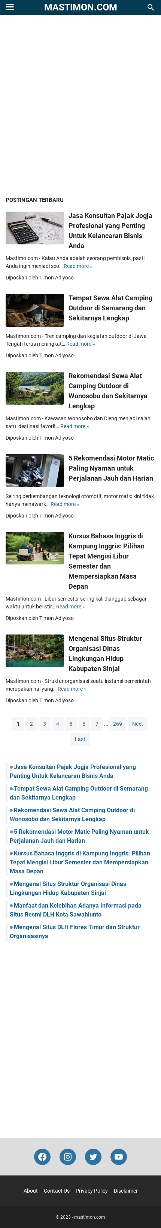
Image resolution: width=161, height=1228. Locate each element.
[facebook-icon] (42, 1157)
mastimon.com (80, 7)
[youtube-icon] (118, 1157)
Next (137, 724)
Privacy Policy (92, 1191)
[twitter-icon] (93, 1157)
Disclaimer (126, 1191)
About (31, 1191)
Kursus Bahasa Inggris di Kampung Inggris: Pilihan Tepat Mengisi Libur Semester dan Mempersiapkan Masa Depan (80, 862)
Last (80, 739)
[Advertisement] (80, 106)
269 (117, 724)
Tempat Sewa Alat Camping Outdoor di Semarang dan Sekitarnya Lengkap (110, 308)
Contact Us (57, 1191)
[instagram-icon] (68, 1157)
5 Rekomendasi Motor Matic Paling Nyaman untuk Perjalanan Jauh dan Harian (111, 468)
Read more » (78, 266)
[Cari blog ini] (150, 7)
